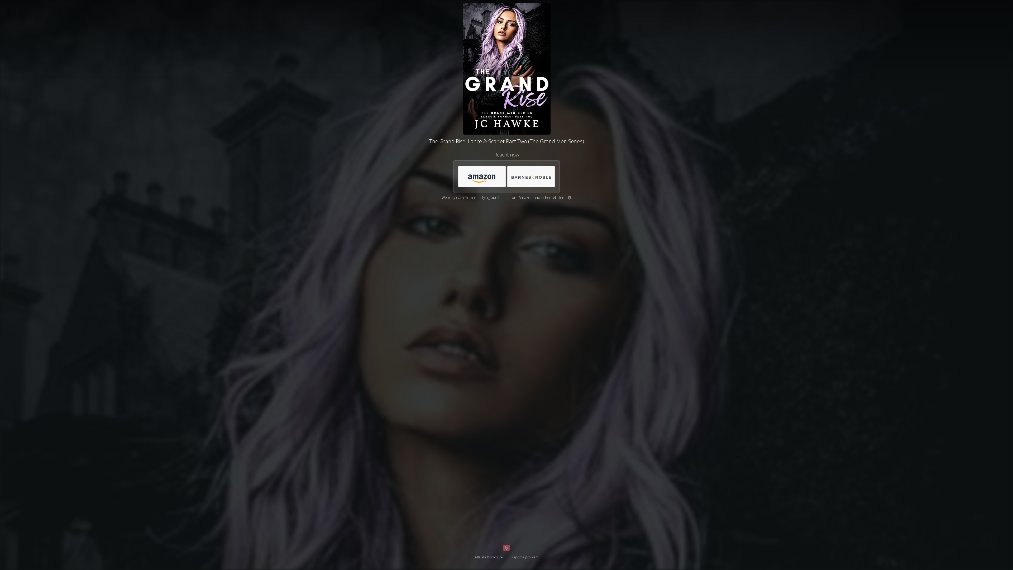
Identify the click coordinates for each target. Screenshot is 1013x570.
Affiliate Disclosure (489, 557)
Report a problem (525, 557)
